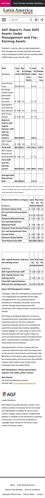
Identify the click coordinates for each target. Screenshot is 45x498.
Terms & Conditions (32, 490)
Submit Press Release (13, 490)
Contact (40, 494)
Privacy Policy (29, 494)
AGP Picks (5, 3)
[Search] (31, 19)
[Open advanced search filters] (36, 19)
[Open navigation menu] (4, 20)
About (12, 485)
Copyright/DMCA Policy (11, 494)
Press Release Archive (26, 485)
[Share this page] (41, 20)
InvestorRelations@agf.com (24, 383)
